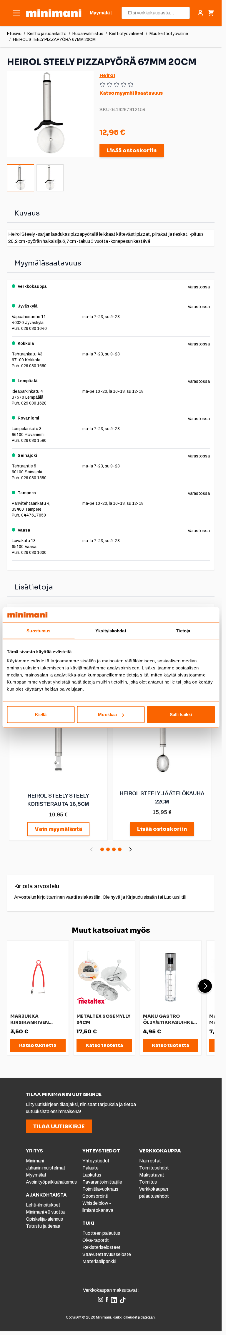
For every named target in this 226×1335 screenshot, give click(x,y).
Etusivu (14, 33)
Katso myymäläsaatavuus (131, 93)
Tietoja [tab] (183, 630)
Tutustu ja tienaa (43, 1226)
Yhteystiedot (95, 1160)
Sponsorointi (95, 1196)
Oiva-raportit (95, 1240)
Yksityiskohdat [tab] (110, 630)
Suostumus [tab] (38, 630)
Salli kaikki (181, 714)
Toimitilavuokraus (100, 1189)
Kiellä (41, 714)
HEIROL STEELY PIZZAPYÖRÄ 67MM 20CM (54, 39)
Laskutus (91, 1174)
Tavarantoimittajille (102, 1181)
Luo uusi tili (175, 897)
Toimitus (148, 1181)
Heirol (107, 75)
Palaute (90, 1167)
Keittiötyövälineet (126, 33)
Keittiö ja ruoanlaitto (47, 33)
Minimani (35, 1160)
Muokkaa (107, 714)
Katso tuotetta (37, 1045)
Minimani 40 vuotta (45, 1211)
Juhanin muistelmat (45, 1167)
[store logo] (54, 13)
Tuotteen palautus (101, 1233)
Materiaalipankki (99, 1261)
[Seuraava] (130, 849)
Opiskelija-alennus (44, 1219)
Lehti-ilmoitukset (43, 1204)
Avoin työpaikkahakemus (51, 1181)
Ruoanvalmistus (87, 33)
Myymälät (36, 1174)
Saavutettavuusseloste (106, 1254)
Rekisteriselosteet (101, 1247)
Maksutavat (151, 1174)
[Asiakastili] (200, 12)
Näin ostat (150, 1160)
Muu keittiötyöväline (168, 33)
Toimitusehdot (154, 1167)
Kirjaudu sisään (141, 897)
